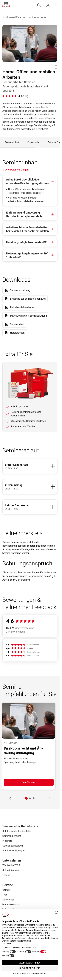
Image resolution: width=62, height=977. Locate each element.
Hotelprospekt (17, 332)
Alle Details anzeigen (17, 169)
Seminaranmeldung (20, 290)
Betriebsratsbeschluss (22, 307)
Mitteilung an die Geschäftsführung (28, 315)
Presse (6, 875)
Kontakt (6, 889)
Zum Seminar (29, 782)
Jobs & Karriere (10, 870)
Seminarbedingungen (13, 850)
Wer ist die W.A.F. (11, 865)
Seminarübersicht (11, 836)
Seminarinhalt (12, 142)
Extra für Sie (54, 142)
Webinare (7, 840)
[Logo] (6, 5)
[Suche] (39, 5)
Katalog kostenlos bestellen (17, 831)
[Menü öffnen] (55, 4)
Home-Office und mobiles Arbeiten (26, 17)
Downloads (33, 142)
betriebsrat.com (10, 904)
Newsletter (8, 899)
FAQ (4, 894)
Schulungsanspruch (12, 845)
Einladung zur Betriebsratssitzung (28, 298)
